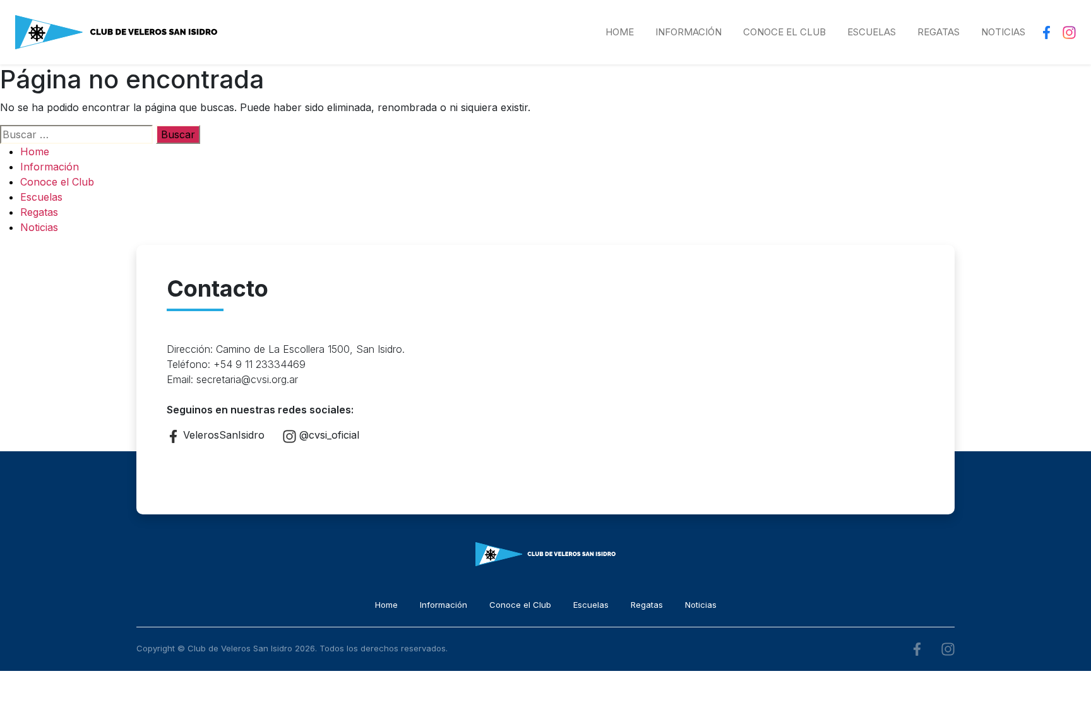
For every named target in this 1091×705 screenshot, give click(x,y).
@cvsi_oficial (327, 435)
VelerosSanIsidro (222, 435)
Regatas (938, 32)
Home (619, 32)
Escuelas (871, 32)
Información (688, 32)
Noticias (1003, 32)
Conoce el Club (784, 32)
